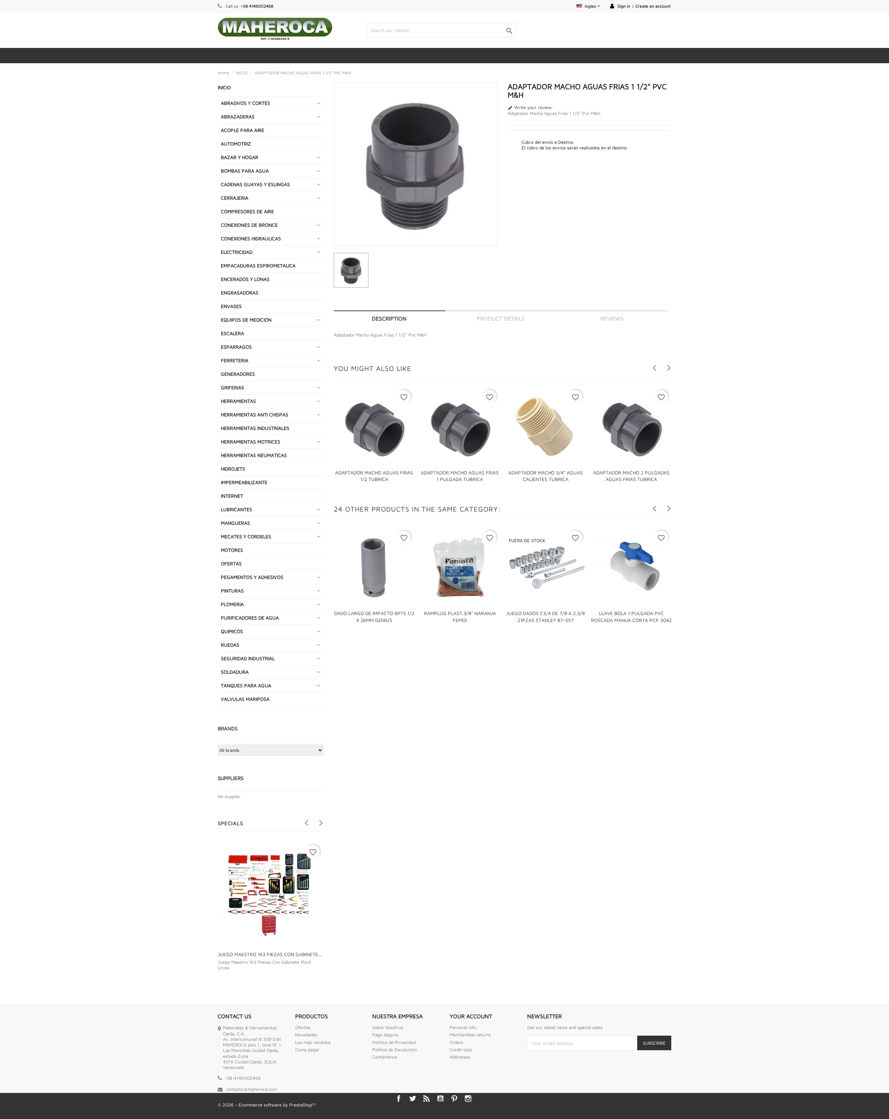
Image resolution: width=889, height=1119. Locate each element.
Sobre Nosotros (387, 1027)
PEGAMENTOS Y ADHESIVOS (252, 577)
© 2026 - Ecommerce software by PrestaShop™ (267, 1105)
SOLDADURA (235, 672)
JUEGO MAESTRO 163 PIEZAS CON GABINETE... (270, 954)
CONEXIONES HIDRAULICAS (251, 238)
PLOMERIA (232, 604)
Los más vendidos (313, 1042)
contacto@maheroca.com (251, 1089)
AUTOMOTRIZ (236, 144)
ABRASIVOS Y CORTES (245, 103)
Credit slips (461, 1049)
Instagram (468, 1098)
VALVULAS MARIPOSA (245, 699)
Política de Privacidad (394, 1042)
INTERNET (232, 496)
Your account (471, 1016)
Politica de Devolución (394, 1049)
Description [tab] (389, 318)
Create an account (653, 6)
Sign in (623, 6)
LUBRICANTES (236, 509)
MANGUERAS (235, 523)
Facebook (398, 1098)
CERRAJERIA (234, 198)
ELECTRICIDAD (236, 252)
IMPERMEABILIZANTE (244, 482)
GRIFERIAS (232, 387)
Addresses (460, 1057)
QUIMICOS (232, 631)
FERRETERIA (234, 360)
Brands (228, 728)
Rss (426, 1098)
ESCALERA (232, 333)
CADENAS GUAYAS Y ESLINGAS (255, 184)
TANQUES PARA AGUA (246, 685)
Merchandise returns (470, 1034)
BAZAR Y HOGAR (239, 157)
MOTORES (232, 550)
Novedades (306, 1034)
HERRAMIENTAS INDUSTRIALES (255, 428)
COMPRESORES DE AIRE (247, 211)
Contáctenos (384, 1057)
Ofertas (302, 1027)
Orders (456, 1042)
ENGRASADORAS (239, 293)
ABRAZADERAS (238, 116)
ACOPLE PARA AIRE (242, 130)
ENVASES (231, 306)
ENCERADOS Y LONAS (245, 279)
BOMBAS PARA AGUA (245, 171)
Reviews (612, 318)
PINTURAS (232, 591)
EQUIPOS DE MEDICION (246, 320)
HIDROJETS (233, 469)
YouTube (440, 1098)
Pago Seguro (385, 1034)
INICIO (224, 87)
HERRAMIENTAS (238, 401)
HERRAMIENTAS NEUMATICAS (254, 455)
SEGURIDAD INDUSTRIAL (248, 658)
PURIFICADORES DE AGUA (250, 618)
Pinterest (454, 1098)
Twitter (412, 1098)
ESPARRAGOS (236, 347)
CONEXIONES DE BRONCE (249, 225)
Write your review (529, 107)
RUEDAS (230, 645)
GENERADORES (238, 374)
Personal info (463, 1027)
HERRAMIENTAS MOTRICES (250, 442)
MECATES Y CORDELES (246, 536)
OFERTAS (231, 563)
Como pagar (307, 1049)
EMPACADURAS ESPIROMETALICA (258, 265)
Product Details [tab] (501, 318)
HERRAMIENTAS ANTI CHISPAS (254, 414)
